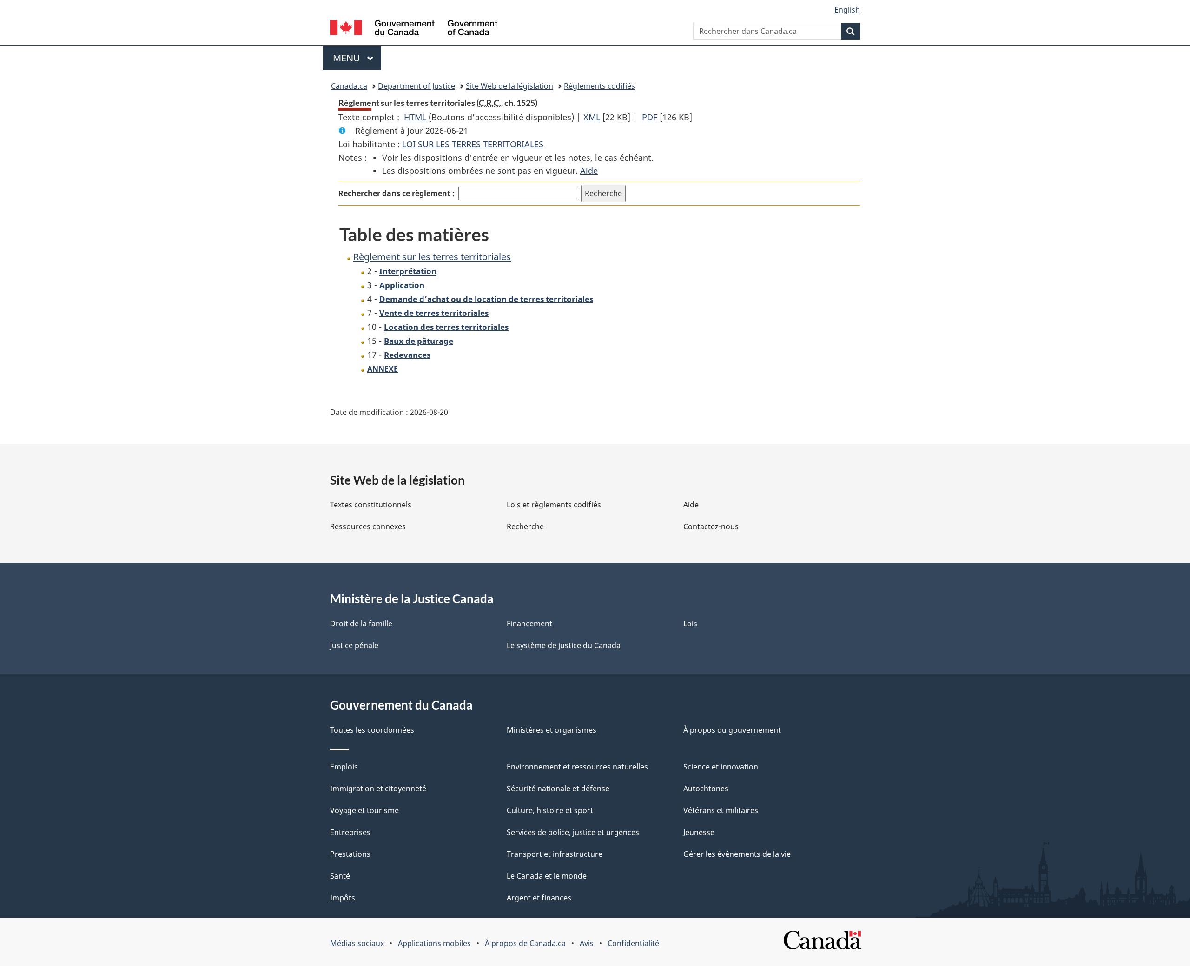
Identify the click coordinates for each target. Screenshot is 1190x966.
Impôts (342, 898)
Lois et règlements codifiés (554, 504)
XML (591, 117)
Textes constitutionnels (370, 504)
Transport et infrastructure (554, 854)
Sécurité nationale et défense (558, 788)
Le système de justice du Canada (564, 645)
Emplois (344, 767)
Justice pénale (354, 645)
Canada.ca (349, 86)
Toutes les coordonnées (372, 730)
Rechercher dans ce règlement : (396, 193)
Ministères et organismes (551, 730)
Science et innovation (720, 767)
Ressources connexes (368, 526)
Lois (690, 623)
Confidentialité (633, 943)
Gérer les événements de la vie (737, 854)
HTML (415, 117)
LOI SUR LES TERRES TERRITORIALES (472, 144)
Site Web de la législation (509, 86)
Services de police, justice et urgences (573, 832)
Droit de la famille (361, 623)
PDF (649, 117)
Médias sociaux (357, 943)
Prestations (350, 854)
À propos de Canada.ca (525, 943)
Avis (587, 943)
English (847, 10)
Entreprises (350, 832)
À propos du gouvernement (732, 730)
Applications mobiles (434, 943)
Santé (340, 876)
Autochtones (705, 788)
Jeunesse (698, 832)
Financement (529, 623)
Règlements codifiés (599, 86)
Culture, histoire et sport (550, 810)
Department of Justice (416, 86)
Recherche (525, 526)
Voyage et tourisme (364, 810)
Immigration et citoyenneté (378, 788)
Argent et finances (539, 898)
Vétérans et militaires (720, 810)
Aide (589, 170)
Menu (357, 58)
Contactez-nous (711, 526)
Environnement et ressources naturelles (577, 767)
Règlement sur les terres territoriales (432, 256)
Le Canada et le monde (547, 876)
